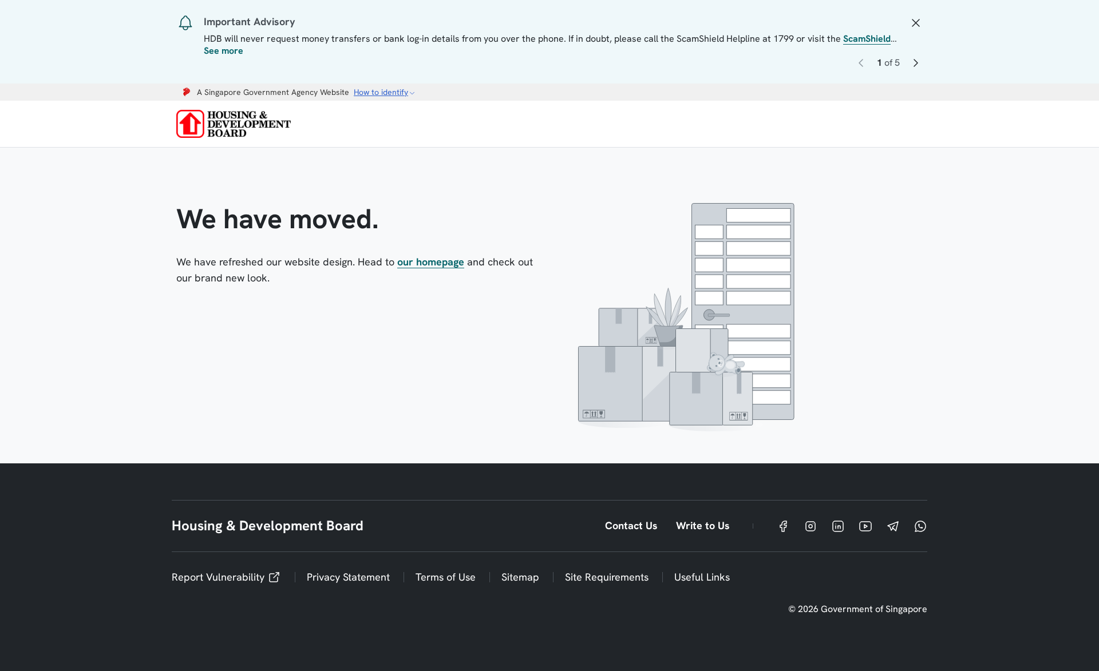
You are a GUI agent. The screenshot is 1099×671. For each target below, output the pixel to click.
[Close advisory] (916, 22)
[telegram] (893, 526)
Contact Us (631, 525)
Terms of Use (446, 576)
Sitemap (520, 576)
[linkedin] (838, 526)
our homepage (430, 261)
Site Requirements (607, 576)
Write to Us (703, 525)
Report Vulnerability (218, 576)
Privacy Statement (348, 576)
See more (223, 51)
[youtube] (865, 526)
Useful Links (702, 576)
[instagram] (810, 526)
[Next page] (916, 65)
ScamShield (867, 39)
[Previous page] (861, 65)
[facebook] (783, 526)
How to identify (381, 92)
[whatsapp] (920, 526)
